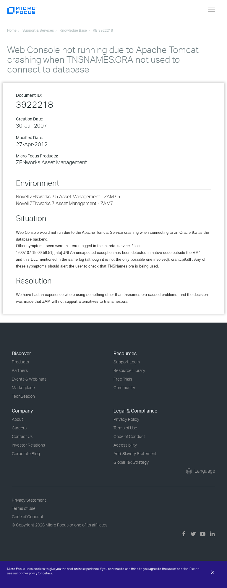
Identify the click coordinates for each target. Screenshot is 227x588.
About (17, 419)
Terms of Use (125, 427)
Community (124, 387)
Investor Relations (28, 444)
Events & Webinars (29, 378)
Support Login (127, 361)
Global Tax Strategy (131, 462)
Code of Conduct (129, 436)
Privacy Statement (29, 499)
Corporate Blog (26, 453)
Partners (20, 370)
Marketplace (23, 387)
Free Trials (123, 378)
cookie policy (28, 573)
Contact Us (22, 436)
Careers (19, 427)
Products (20, 361)
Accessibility (125, 444)
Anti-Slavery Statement (135, 453)
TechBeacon (23, 396)
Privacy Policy (126, 419)
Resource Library (129, 370)
